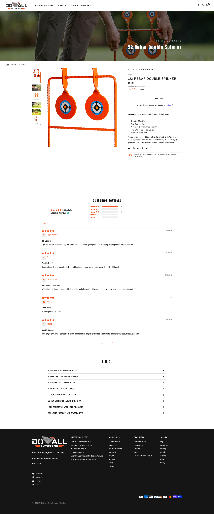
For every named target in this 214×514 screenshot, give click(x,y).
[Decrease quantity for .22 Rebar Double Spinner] (130, 98)
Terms (111, 463)
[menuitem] (43, 5)
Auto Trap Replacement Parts (81, 441)
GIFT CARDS (86, 5)
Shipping (130, 86)
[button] (95, 206)
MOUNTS (74, 5)
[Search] (203, 5)
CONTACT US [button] (37, 464)
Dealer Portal (138, 445)
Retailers (137, 448)
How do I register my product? (62, 382)
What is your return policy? (61, 388)
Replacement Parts (115, 448)
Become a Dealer (140, 441)
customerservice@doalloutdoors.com (45, 458)
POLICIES (163, 437)
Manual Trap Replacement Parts (82, 445)
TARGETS (62, 5)
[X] (134, 148)
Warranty (163, 448)
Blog (161, 441)
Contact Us (112, 452)
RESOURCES (139, 437)
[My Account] (199, 5)
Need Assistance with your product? (65, 407)
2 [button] (105, 342)
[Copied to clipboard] (147, 148)
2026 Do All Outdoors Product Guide (83, 459)
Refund (111, 455)
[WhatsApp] (143, 148)
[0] (206, 5)
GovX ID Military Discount (143, 455)
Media (136, 452)
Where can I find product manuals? (65, 376)
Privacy (111, 466)
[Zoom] (117, 73)
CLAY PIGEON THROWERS (42, 5)
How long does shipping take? (62, 370)
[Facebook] (129, 148)
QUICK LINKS (114, 437)
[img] (48, 231)
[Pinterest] (138, 148)
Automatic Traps (114, 441)
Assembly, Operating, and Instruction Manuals (87, 456)
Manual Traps (113, 445)
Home (7, 65)
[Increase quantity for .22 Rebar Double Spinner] (136, 98)
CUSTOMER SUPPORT (79, 437)
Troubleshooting (76, 452)
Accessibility (164, 445)
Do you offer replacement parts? (64, 401)
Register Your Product (78, 448)
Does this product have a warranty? (65, 413)
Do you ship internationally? (62, 394)
